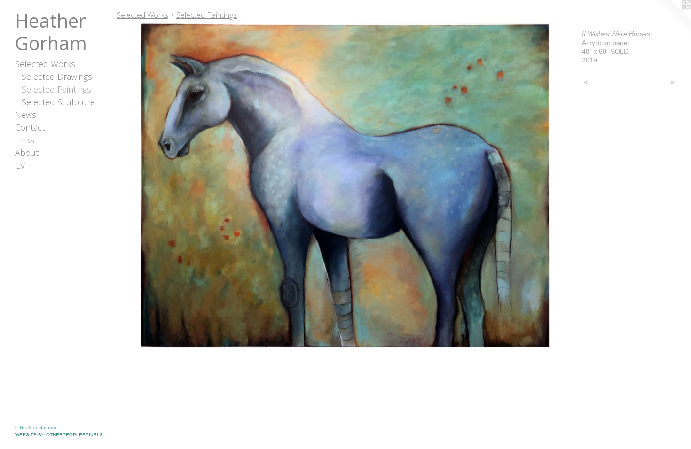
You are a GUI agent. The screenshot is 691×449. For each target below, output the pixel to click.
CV (20, 165)
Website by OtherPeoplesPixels (59, 434)
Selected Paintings (56, 89)
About (27, 152)
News (25, 114)
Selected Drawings (57, 76)
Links (24, 140)
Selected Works (45, 64)
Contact (30, 127)
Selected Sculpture (58, 102)
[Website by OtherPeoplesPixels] (672, 19)
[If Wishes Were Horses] (345, 185)
